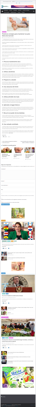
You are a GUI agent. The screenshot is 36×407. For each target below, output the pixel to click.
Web (2, 189)
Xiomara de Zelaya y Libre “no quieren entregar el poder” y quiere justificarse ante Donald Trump (20, 253)
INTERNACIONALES (13, 12)
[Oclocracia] (4, 313)
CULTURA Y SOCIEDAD (26, 10)
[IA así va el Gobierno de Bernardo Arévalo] (18, 283)
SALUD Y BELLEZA (6, 12)
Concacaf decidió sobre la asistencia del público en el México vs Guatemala (27, 142)
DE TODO (23, 12)
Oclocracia (9, 312)
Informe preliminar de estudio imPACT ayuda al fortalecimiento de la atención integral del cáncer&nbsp (20, 361)
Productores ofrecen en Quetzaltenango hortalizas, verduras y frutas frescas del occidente (17, 340)
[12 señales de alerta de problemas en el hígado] (18, 148)
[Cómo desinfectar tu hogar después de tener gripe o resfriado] (29, 148)
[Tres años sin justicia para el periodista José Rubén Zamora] (4, 258)
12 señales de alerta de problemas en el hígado (18, 155)
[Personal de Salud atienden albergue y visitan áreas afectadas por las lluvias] (4, 358)
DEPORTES (19, 10)
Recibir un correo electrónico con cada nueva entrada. (10, 202)
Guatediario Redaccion (11, 37)
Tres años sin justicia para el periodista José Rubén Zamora (16, 257)
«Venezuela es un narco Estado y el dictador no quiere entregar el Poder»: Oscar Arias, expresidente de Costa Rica (20, 308)
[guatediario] (3, 396)
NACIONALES (6, 10)
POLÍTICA (10, 10)
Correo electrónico (4, 185)
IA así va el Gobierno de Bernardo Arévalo (12, 295)
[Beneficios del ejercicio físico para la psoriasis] (6, 148)
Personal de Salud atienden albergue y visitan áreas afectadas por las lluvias (19, 356)
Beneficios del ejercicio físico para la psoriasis (6, 155)
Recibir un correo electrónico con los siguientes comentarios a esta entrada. (14, 199)
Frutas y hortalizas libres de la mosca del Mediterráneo (16, 352)
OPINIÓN (19, 12)
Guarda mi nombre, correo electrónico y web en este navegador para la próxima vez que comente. (17, 195)
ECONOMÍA (15, 10)
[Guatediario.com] (2, 11)
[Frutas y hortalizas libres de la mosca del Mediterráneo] (4, 353)
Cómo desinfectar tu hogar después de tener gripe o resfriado (29, 156)
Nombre (3, 181)
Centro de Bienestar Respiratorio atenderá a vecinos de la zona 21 (9, 142)
